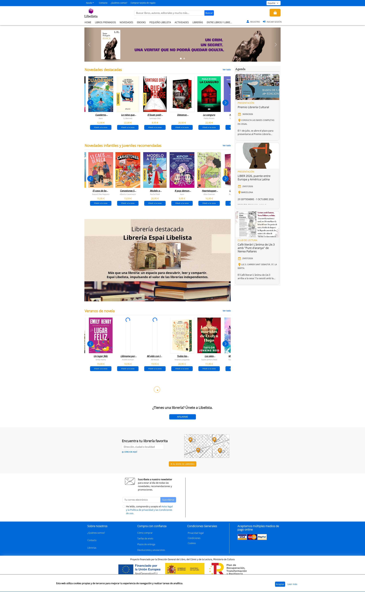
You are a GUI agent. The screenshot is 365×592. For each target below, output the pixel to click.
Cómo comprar (145, 532)
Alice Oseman (209, 194)
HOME (88, 22)
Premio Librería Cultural (253, 107)
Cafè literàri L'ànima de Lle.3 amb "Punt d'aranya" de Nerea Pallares (256, 248)
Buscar (209, 13)
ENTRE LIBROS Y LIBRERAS (220, 22)
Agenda (240, 69)
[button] (89, 44)
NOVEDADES (126, 22)
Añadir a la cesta (100, 127)
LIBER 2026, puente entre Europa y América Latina (254, 177)
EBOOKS (141, 22)
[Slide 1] (181, 58)
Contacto (103, 2)
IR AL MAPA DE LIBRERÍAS (183, 464)
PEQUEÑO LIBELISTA (160, 22)
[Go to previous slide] (90, 103)
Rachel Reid (155, 194)
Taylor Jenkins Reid (209, 359)
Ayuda (89, 2)
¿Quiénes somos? (119, 2)
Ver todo (227, 69)
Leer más (292, 584)
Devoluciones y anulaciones (151, 550)
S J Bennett (127, 118)
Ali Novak (155, 359)
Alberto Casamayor (128, 194)
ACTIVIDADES (182, 22)
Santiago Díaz (155, 118)
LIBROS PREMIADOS (105, 22)
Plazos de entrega (146, 544)
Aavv (101, 118)
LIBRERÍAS (197, 22)
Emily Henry (101, 359)
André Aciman (128, 359)
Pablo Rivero (209, 118)
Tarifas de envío (145, 538)
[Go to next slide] (225, 103)
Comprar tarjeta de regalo (143, 2)
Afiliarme (182, 416)
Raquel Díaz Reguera (100, 194)
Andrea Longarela (182, 359)
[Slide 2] (184, 58)
